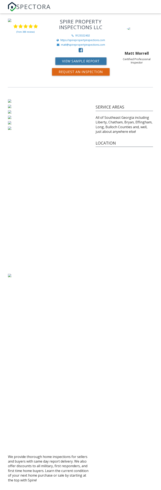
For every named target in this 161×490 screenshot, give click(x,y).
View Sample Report (81, 61)
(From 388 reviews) (25, 31)
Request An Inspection (81, 72)
